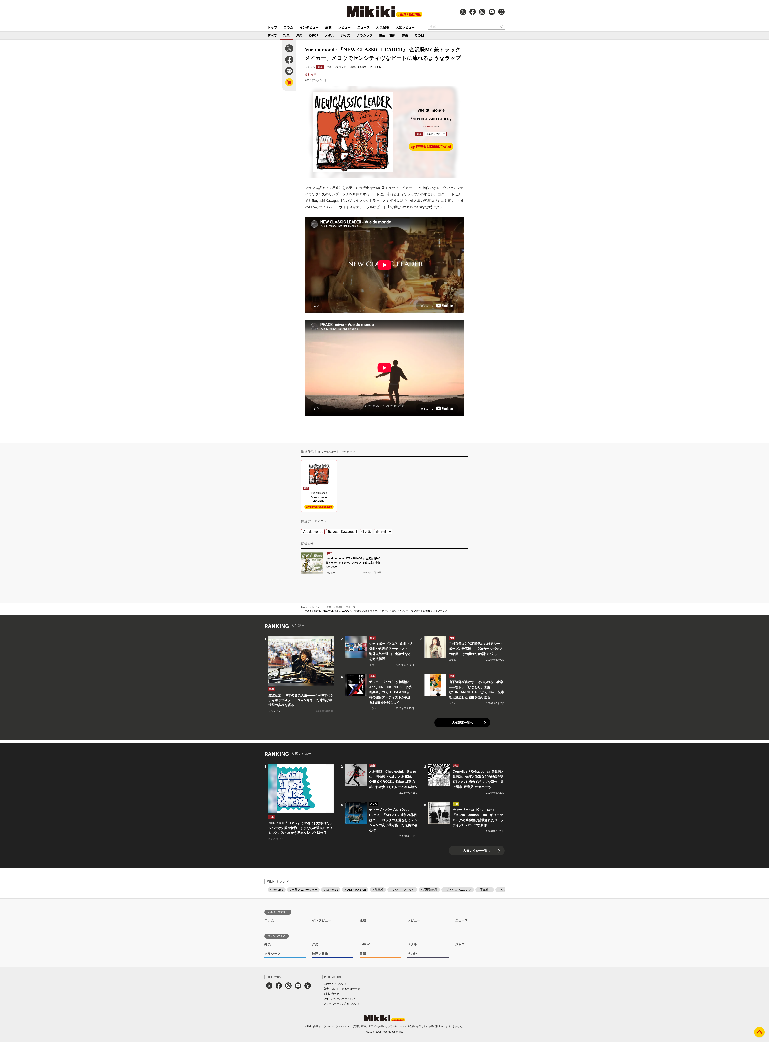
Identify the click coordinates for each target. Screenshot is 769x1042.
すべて (272, 35)
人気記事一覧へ (462, 722)
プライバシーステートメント (340, 998)
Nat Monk (428, 126)
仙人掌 (366, 531)
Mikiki (304, 607)
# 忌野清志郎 (429, 889)
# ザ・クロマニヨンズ (457, 889)
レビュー (344, 27)
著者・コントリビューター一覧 (342, 988)
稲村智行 (310, 74)
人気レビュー (405, 27)
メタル (329, 35)
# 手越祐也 (484, 889)
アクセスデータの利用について (342, 1003)
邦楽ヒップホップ (336, 67)
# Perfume (276, 889)
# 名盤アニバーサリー (303, 889)
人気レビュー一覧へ (476, 850)
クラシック (365, 35)
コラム (288, 27)
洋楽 (299, 35)
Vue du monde (313, 531)
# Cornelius (331, 889)
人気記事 (382, 27)
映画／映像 (387, 35)
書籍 (405, 35)
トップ (272, 27)
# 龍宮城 (377, 889)
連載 (328, 27)
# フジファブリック (402, 889)
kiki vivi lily (383, 531)
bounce (362, 67)
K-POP (313, 35)
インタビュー (309, 27)
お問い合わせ (331, 993)
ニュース (363, 27)
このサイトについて (335, 983)
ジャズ (345, 35)
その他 (419, 35)
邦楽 (286, 35)
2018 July (375, 67)
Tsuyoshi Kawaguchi (342, 531)
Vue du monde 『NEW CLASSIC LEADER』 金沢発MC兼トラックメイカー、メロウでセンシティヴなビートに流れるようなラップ (376, 610)
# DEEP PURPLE (355, 889)
